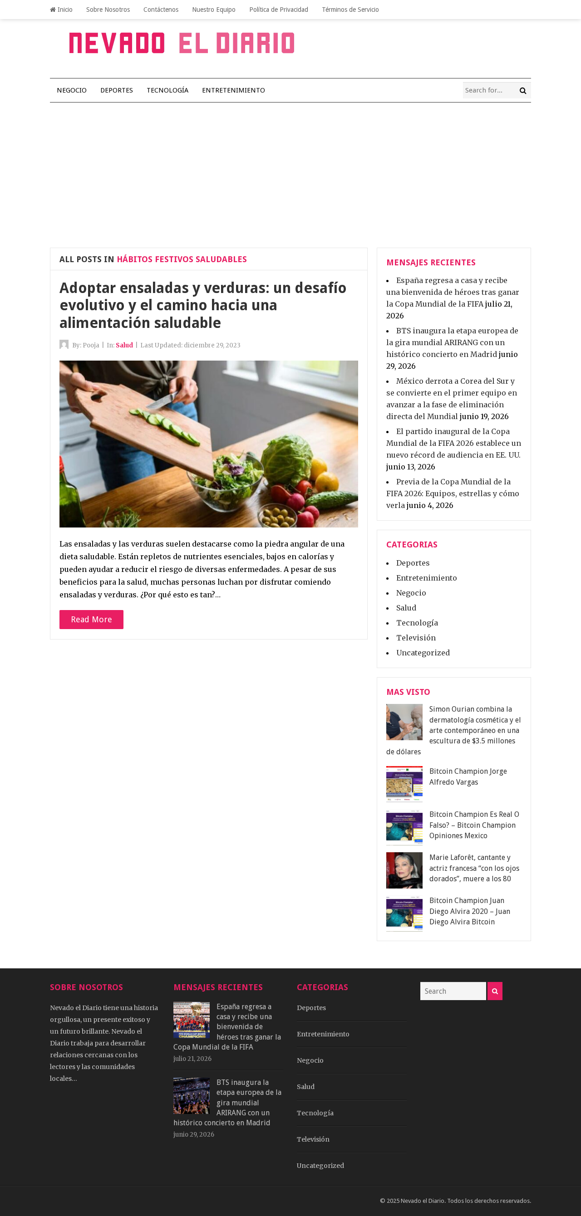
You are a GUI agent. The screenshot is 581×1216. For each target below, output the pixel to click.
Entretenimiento (233, 90)
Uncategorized (423, 652)
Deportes (116, 90)
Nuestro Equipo (214, 9)
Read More (91, 619)
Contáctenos (160, 9)
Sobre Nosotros (108, 9)
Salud (124, 345)
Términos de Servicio (350, 9)
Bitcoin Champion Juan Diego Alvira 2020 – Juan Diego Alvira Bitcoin (469, 911)
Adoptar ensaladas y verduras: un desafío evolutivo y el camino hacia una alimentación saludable (203, 305)
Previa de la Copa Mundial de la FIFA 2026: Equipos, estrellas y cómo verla (452, 493)
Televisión (416, 637)
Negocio (72, 90)
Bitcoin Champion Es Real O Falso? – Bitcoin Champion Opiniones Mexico (474, 825)
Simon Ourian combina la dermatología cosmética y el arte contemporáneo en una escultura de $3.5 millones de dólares (453, 730)
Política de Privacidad (278, 9)
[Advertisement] (290, 170)
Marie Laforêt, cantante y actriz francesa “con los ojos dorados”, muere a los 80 (474, 868)
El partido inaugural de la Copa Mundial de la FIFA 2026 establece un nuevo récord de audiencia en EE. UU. (453, 443)
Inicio (64, 9)
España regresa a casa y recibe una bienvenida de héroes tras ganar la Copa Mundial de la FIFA (452, 292)
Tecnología (167, 90)
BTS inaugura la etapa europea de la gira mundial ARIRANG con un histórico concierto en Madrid (452, 342)
